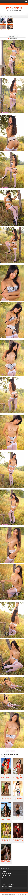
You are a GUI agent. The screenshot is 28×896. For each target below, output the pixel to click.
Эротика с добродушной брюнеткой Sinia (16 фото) (17, 776)
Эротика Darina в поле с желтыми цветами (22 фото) (6, 840)
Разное (3, 882)
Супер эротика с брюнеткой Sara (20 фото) (5, 819)
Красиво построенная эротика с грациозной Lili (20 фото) (6, 862)
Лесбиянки (4, 879)
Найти (26, 14)
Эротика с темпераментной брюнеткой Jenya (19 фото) (6, 776)
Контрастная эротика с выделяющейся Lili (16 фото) (18, 840)
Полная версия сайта (8, 16)
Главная (4, 871)
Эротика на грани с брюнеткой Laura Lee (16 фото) (6, 798)
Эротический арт (6, 875)
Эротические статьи (6, 877)
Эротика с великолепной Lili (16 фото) (18, 818)
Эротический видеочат (7, 886)
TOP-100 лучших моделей (8, 884)
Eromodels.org (10, 894)
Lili (7, 751)
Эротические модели (13, 38)
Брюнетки (12, 751)
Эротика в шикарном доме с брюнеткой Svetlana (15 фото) (17, 798)
